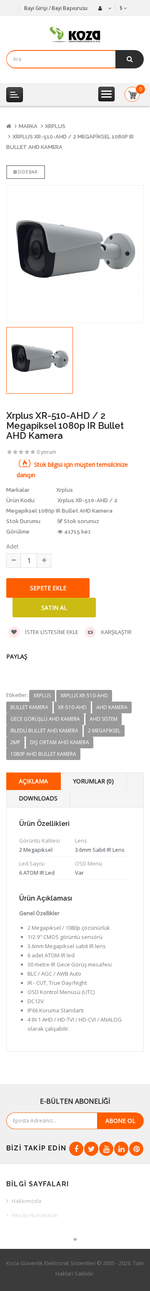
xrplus (42, 695)
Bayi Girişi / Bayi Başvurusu (56, 8)
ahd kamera (112, 707)
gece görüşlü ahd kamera (45, 718)
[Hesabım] (104, 8)
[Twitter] (91, 1149)
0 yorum (46, 451)
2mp (15, 742)
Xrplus (55, 126)
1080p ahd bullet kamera (43, 753)
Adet (12, 546)
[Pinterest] (136, 1149)
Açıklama (33, 781)
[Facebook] (76, 1149)
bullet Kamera (29, 707)
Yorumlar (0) (93, 781)
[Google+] (106, 1149)
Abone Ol (120, 1121)
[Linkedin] (121, 1149)
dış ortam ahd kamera (59, 742)
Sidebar (28, 172)
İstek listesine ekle (51, 632)
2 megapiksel (104, 730)
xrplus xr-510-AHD (84, 695)
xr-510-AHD (72, 707)
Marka (28, 126)
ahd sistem (104, 718)
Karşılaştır (116, 632)
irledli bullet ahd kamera (44, 730)
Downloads (38, 798)
